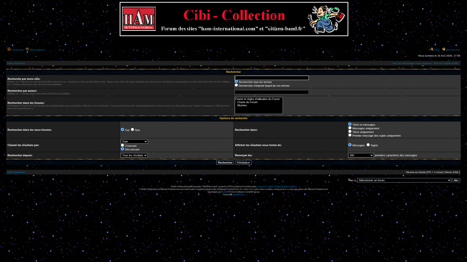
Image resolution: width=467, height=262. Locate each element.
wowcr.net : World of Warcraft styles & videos (277, 186)
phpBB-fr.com (239, 194)
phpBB (224, 191)
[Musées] (258, 105)
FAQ (437, 49)
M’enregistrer (37, 49)
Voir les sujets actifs (446, 63)
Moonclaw (251, 186)
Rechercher (453, 49)
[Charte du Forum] (258, 102)
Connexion (17, 49)
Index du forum (16, 63)
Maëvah (239, 186)
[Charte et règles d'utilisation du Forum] (258, 99)
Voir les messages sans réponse (412, 63)
